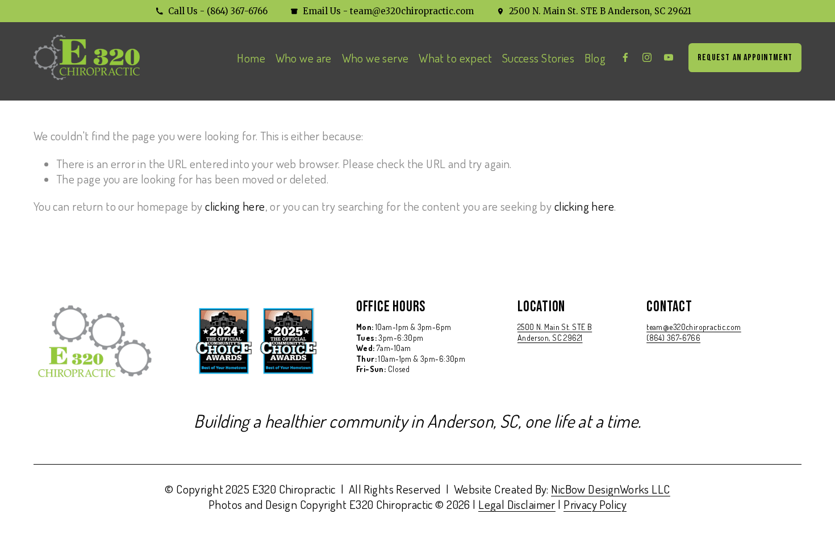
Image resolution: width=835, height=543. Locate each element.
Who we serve (375, 57)
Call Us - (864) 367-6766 (218, 11)
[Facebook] (625, 57)
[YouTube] (668, 57)
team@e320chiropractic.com (693, 326)
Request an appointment (745, 57)
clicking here (235, 206)
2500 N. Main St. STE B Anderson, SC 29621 (600, 11)
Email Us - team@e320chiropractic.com (388, 11)
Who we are (303, 57)
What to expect (455, 57)
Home (251, 57)
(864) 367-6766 (673, 337)
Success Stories (538, 57)
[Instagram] (647, 57)
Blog (595, 57)
